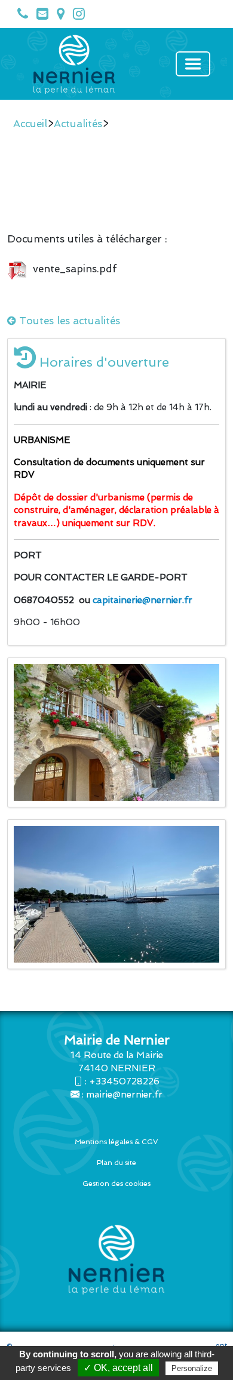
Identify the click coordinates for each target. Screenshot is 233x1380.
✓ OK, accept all (118, 1368)
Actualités (78, 124)
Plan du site (116, 1162)
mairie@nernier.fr (124, 1094)
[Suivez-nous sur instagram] (76, 15)
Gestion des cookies (116, 1183)
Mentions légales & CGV (116, 1142)
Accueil (30, 124)
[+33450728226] (19, 15)
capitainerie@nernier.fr (142, 600)
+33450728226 (124, 1081)
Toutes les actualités (68, 321)
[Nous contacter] (39, 15)
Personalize (191, 1368)
